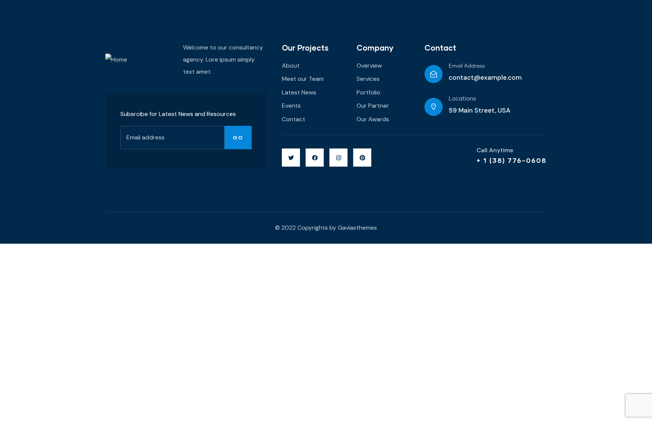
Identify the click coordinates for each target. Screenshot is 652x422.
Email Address (467, 66)
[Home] (116, 60)
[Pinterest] (362, 157)
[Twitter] (291, 157)
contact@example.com (485, 77)
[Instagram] (338, 157)
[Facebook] (315, 157)
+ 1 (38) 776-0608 (512, 160)
